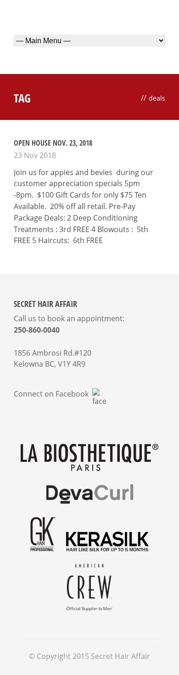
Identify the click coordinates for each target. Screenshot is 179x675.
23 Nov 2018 (35, 155)
